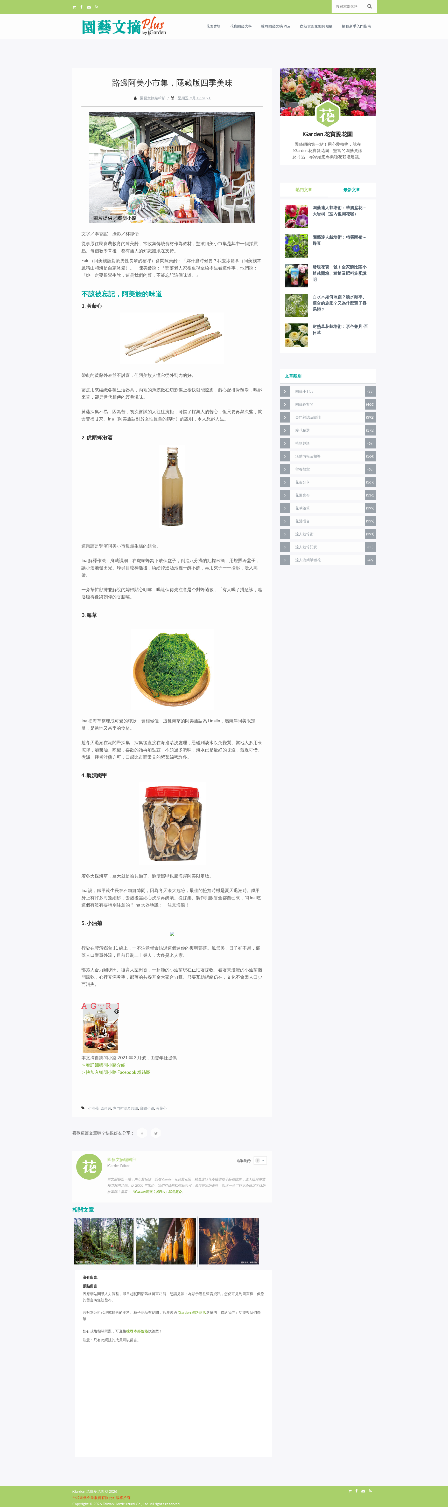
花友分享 (302, 482)
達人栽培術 (304, 534)
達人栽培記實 (306, 547)
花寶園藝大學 (241, 26)
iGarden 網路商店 (192, 1312)
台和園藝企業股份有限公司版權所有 (101, 1497)
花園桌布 (302, 495)
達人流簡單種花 (308, 560)
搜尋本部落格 (137, 1331)
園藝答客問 (304, 404)
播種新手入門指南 (356, 26)
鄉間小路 (147, 1108)
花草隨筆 (302, 508)
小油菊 (93, 1108)
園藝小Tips (304, 391)
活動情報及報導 (308, 456)
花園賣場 (213, 26)
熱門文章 (304, 189)
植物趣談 (302, 443)
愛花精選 (302, 430)
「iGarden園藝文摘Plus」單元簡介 (156, 1192)
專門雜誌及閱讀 (125, 1108)
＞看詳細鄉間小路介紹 (103, 1065)
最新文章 (352, 189)
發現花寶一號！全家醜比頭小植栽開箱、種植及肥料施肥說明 (340, 273)
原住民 (105, 1108)
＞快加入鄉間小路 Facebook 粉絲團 (115, 1072)
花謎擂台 (302, 521)
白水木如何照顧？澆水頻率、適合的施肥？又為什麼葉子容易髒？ (340, 303)
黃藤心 (161, 1108)
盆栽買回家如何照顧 (316, 26)
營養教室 (302, 469)
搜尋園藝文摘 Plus (276, 26)
